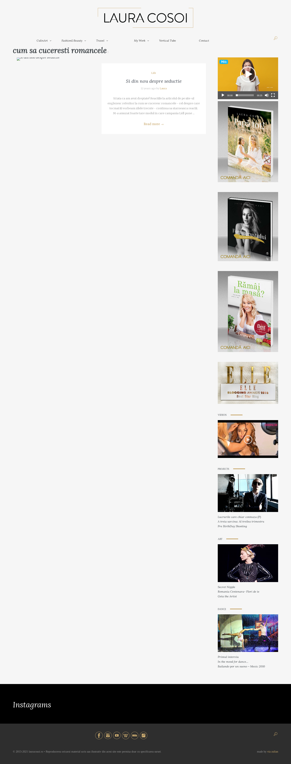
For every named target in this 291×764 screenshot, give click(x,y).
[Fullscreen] (273, 95)
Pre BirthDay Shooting (232, 526)
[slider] (245, 95)
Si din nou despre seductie (154, 81)
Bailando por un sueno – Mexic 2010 (241, 666)
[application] (248, 74)
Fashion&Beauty (72, 40)
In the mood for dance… (233, 661)
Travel (100, 40)
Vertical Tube (167, 40)
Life (153, 72)
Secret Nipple (226, 587)
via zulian (272, 751)
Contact (204, 40)
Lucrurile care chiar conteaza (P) (239, 517)
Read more (154, 124)
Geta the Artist (227, 596)
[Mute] (267, 95)
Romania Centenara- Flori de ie (238, 591)
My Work (139, 40)
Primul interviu (228, 657)
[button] (248, 74)
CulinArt (42, 40)
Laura (163, 88)
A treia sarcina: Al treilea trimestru (241, 521)
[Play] (223, 95)
